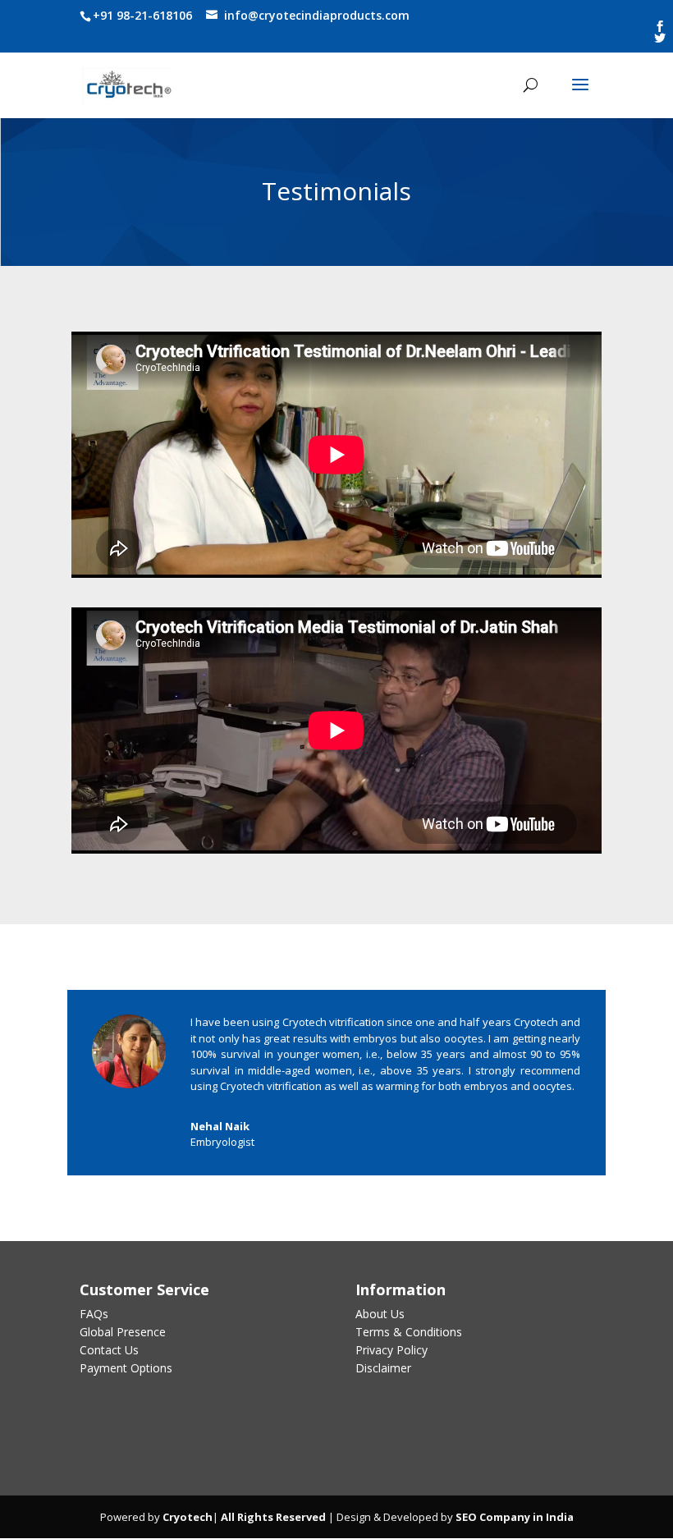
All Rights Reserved (272, 1516)
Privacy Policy (391, 1350)
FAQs (94, 1313)
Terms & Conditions (408, 1332)
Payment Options (126, 1368)
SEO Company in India (515, 1516)
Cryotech (188, 1516)
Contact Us (109, 1350)
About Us (380, 1313)
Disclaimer (383, 1368)
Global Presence (123, 1332)
